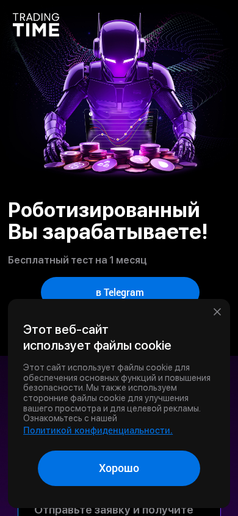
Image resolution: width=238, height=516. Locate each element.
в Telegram (120, 292)
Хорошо (119, 467)
